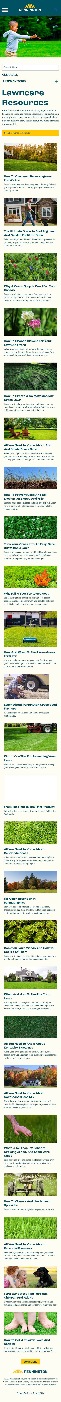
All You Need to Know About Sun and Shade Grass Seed (27, 447)
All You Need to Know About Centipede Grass (24, 851)
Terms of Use (39, 1393)
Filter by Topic (14, 81)
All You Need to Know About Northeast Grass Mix (24, 1095)
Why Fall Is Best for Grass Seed (26, 594)
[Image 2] (30, 7)
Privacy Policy (23, 1393)
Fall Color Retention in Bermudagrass (20, 901)
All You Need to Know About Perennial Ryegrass (24, 1246)
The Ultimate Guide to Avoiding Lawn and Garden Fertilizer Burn (30, 233)
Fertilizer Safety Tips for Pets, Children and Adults (26, 1296)
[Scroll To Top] (53, 1398)
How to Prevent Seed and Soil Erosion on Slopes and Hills (25, 497)
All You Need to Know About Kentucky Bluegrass (24, 1046)
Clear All (10, 75)
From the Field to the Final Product (29, 807)
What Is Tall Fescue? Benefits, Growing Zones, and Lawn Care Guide (27, 1152)
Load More (30, 1361)
